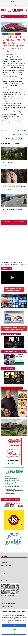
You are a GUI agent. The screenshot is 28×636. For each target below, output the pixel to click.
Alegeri (14, 629)
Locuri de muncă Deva (6, 573)
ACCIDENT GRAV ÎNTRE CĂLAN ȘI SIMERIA (12, 210)
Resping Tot (14, 633)
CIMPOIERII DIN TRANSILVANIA (16, 3)
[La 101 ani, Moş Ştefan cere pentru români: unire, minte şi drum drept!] (14, 170)
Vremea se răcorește (8, 162)
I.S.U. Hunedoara (4, 559)
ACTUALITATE (5, 34)
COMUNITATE (11, 34)
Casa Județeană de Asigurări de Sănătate (10, 571)
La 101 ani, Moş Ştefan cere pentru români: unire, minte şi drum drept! (13, 186)
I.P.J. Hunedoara (4, 562)
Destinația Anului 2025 (18, 134)
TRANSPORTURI (17, 34)
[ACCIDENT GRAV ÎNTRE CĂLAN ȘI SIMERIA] (14, 194)
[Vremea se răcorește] (14, 147)
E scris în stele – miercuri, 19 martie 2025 (15, 131)
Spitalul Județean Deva (6, 565)
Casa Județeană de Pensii (6, 568)
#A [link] (10, 94)
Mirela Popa (13, 54)
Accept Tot (14, 625)
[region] (14, 622)
